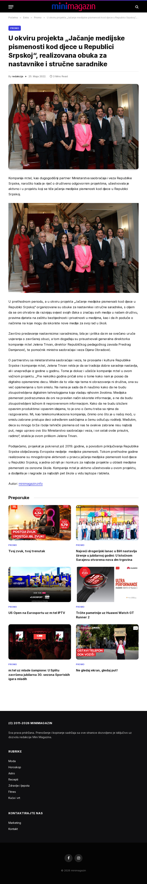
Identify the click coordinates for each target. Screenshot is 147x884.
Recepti (13, 779)
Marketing (14, 822)
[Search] (137, 6)
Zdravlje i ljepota (18, 785)
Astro (11, 773)
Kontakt (13, 829)
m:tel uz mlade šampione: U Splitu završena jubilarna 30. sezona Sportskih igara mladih (39, 674)
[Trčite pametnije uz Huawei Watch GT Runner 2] (107, 584)
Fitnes (12, 791)
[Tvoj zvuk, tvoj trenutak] (39, 522)
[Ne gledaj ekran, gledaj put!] (107, 642)
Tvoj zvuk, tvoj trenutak (26, 551)
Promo (14, 28)
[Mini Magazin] (73, 7)
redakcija (17, 76)
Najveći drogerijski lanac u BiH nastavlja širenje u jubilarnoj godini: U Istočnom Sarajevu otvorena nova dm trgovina (106, 555)
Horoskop (14, 767)
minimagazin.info (31, 484)
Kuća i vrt (14, 797)
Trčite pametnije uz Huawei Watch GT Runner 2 (105, 615)
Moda (12, 761)
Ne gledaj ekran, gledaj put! (97, 670)
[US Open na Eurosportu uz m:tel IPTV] (39, 584)
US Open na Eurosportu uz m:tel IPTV (36, 613)
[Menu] (10, 6)
